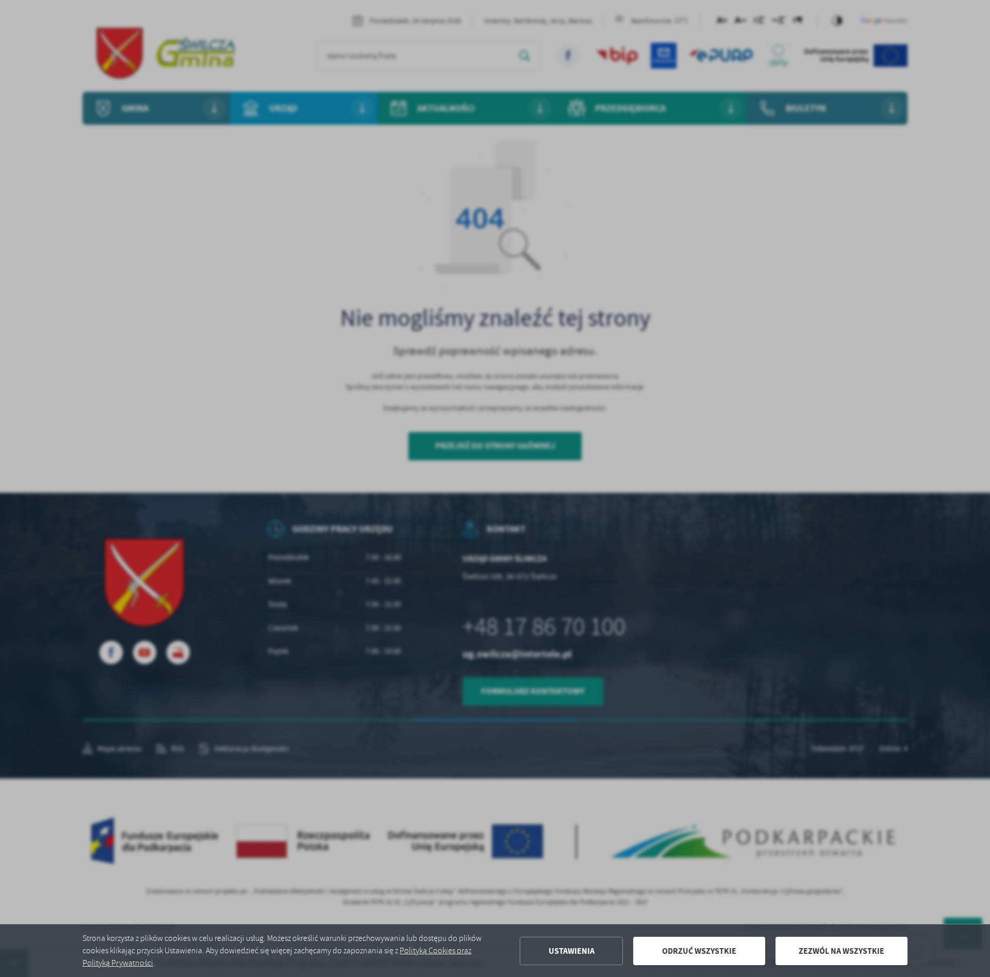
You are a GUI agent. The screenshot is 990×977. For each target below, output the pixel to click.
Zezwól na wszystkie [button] (841, 951)
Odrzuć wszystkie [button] (699, 951)
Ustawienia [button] (572, 951)
